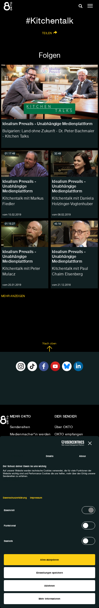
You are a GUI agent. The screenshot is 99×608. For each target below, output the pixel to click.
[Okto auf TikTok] (32, 366)
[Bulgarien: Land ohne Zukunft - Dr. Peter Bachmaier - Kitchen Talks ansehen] (49, 92)
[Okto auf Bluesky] (67, 366)
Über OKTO (64, 427)
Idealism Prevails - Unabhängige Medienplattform (19, 186)
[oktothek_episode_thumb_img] (24, 163)
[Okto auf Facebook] (44, 366)
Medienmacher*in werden (30, 434)
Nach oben (49, 343)
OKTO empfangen (69, 434)
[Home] (5, 422)
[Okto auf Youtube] (55, 366)
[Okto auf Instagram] (20, 366)
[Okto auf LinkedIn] (78, 366)
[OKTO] (8, 6)
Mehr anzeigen (13, 296)
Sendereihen (20, 427)
